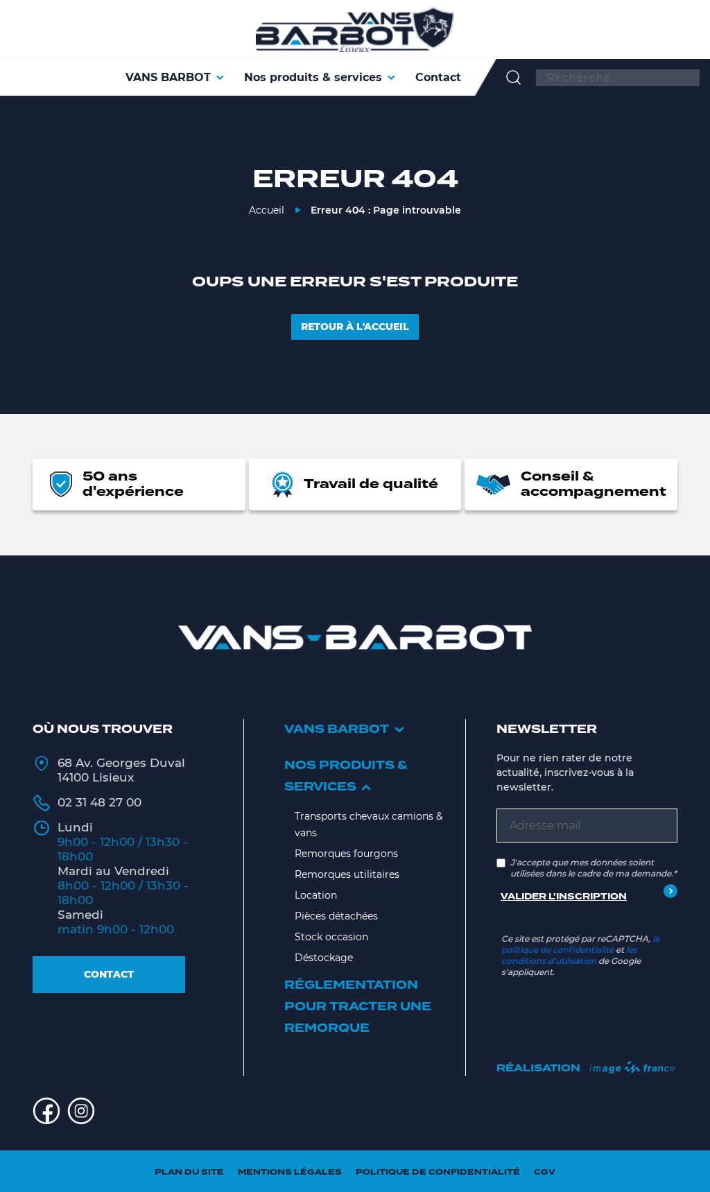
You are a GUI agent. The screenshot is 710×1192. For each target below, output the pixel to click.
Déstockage (324, 957)
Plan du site (189, 1172)
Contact (109, 974)
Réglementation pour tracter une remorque (357, 1006)
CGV (544, 1172)
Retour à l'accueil (355, 326)
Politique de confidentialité (438, 1172)
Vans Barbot (336, 729)
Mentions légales (290, 1172)
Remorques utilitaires (347, 874)
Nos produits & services (346, 776)
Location (316, 895)
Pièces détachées (336, 916)
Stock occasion (331, 937)
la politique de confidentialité (580, 944)
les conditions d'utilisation (569, 955)
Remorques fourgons (346, 853)
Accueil (266, 210)
